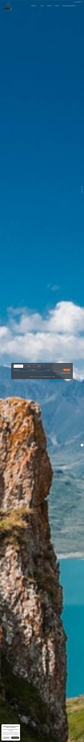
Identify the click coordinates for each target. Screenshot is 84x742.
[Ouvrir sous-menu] (36, 6)
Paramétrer (6, 737)
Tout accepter (15, 737)
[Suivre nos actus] (82, 445)
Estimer (39, 366)
